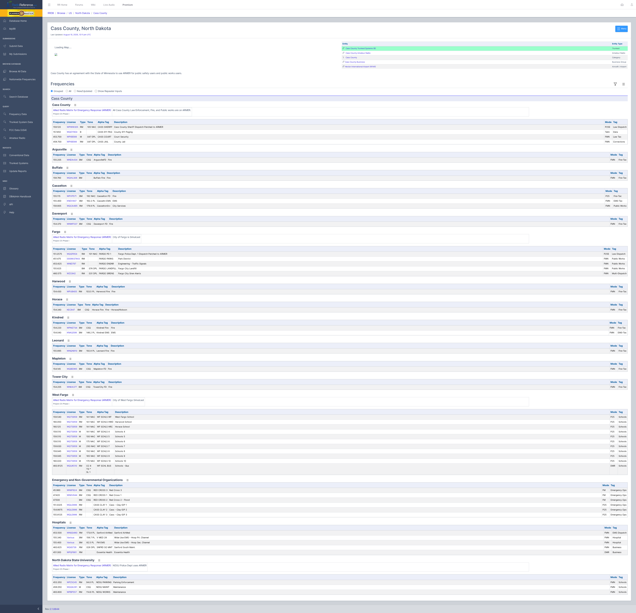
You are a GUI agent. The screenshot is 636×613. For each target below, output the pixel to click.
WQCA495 (72, 206)
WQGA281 (72, 587)
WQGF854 (72, 254)
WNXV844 (72, 495)
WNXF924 (72, 490)
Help (11, 212)
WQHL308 (72, 178)
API (11, 204)
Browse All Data (17, 71)
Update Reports (17, 171)
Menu (623, 28)
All (70, 91)
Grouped (58, 91)
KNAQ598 (72, 332)
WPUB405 (72, 291)
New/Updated (84, 91)
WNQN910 (72, 351)
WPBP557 (72, 592)
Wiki (93, 4)
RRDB (51, 13)
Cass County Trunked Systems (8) (361, 48)
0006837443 (73, 258)
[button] (622, 4)
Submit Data (16, 46)
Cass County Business (355, 62)
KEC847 (71, 309)
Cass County (100, 13)
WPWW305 (72, 127)
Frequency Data (18, 114)
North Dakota (82, 13)
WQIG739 (71, 547)
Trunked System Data (21, 122)
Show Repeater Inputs (110, 91)
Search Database (18, 96)
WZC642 (71, 273)
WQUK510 (72, 466)
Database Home (18, 20)
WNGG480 (72, 532)
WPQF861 (72, 552)
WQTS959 (72, 417)
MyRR (12, 28)
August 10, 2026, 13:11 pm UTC (77, 34)
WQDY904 (72, 132)
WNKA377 (72, 387)
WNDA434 (72, 160)
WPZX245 (72, 582)
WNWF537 (72, 224)
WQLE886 (72, 505)
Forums (79, 4)
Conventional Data (19, 155)
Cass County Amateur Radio (358, 53)
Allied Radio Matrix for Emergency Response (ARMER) (82, 110)
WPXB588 (72, 137)
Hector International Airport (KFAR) (360, 66)
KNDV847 (72, 201)
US (70, 13)
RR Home (62, 4)
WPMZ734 (72, 328)
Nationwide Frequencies (22, 79)
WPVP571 (72, 196)
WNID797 (71, 263)
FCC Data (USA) (18, 130)
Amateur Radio (17, 138)
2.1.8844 (54, 609)
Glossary (14, 188)
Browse (61, 13)
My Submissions (18, 54)
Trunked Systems (18, 163)
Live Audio (109, 4)
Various (70, 537)
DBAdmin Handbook (20, 196)
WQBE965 (72, 369)
